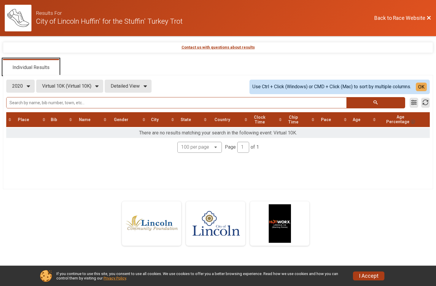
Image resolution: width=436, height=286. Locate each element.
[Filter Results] (414, 103)
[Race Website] (20, 18)
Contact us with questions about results (218, 47)
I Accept (368, 276)
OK (421, 87)
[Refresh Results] (425, 103)
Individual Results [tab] (31, 67)
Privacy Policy (115, 278)
